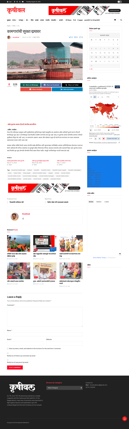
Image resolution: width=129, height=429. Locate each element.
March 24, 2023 (26, 37)
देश (27, 20)
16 (117, 53)
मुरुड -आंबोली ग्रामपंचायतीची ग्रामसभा (44, 281)
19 (100, 57)
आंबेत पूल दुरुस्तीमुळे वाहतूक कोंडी (40, 161)
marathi (36, 170)
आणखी (61, 20)
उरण (36, 249)
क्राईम (36, 20)
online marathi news (39, 173)
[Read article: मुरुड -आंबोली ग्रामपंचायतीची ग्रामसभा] (44, 271)
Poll (74, 20)
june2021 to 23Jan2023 (92, 20)
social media (65, 173)
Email (9, 339)
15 (113, 53)
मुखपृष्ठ (9, 20)
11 (96, 53)
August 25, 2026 (13, 258)
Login (10, 1)
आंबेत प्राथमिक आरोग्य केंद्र (64, 161)
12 (100, 53)
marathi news (45, 170)
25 (96, 61)
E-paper (80, 20)
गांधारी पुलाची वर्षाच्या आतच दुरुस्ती (15, 161)
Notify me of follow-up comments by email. (21, 356)
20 (104, 57)
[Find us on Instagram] (17, 2)
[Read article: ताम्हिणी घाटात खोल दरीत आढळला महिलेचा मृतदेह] (18, 243)
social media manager (46, 176)
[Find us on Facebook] (14, 2)
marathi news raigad (59, 170)
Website (49, 339)
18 (96, 57)
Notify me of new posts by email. (18, 362)
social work (37, 179)
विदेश (32, 20)
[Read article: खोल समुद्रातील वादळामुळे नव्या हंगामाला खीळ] (44, 243)
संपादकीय (53, 20)
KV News (68, 20)
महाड (18, 26)
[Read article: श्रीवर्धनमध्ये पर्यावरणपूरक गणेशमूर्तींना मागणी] (71, 271)
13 (104, 53)
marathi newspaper (74, 170)
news (9, 173)
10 (91, 53)
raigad (50, 173)
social (57, 173)
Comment (11, 305)
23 (117, 57)
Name (9, 330)
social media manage (30, 176)
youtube (45, 179)
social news (27, 179)
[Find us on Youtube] (23, 2)
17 (91, 57)
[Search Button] (121, 20)
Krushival (16, 37)
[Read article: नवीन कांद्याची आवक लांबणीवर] (18, 271)
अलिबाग (62, 249)
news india (17, 173)
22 (113, 57)
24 (91, 61)
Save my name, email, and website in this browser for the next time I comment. (35, 348)
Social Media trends (14, 179)
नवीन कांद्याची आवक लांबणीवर (15, 281)
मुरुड (36, 277)
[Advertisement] (45, 109)
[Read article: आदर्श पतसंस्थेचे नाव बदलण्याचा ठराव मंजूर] (71, 243)
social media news (62, 176)
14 (109, 53)
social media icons (14, 176)
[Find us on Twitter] (20, 2)
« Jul (90, 69)
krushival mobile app (18, 170)
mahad (29, 170)
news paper (27, 173)
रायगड (14, 20)
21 (109, 57)
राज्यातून (21, 20)
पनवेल (10, 277)
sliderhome (13, 249)
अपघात (42, 20)
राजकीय (48, 20)
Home (8, 26)
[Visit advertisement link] (85, 10)
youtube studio (55, 179)
